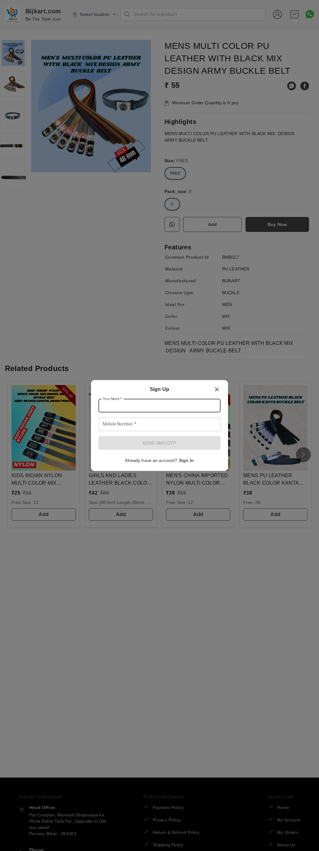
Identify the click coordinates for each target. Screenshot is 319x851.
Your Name (112, 399)
